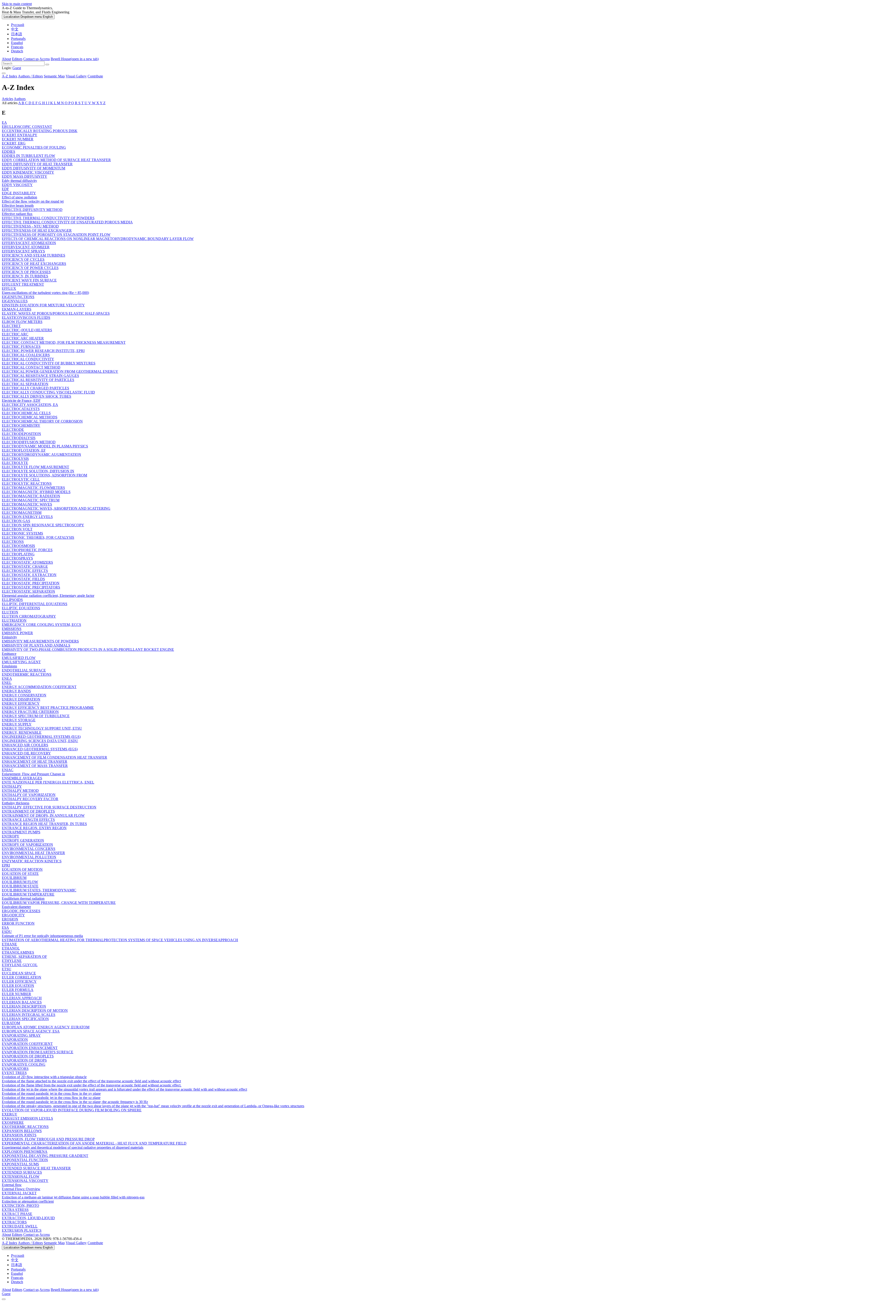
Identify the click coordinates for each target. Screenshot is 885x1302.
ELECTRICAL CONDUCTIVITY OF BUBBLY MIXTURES (48, 363)
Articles (7, 99)
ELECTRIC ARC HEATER (23, 338)
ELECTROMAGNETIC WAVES (27, 504)
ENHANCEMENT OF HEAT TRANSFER (34, 761)
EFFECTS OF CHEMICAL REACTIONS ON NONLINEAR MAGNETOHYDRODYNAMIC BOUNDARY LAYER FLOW (98, 239)
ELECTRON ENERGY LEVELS (27, 517)
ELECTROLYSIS (15, 459)
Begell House (75, 59)
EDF (5, 189)
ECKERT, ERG (14, 143)
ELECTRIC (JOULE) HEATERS (27, 330)
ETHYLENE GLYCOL (20, 965)
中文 (14, 29)
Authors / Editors (30, 76)
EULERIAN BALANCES (22, 1002)
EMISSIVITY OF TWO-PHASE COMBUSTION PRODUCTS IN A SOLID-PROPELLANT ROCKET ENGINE (88, 649)
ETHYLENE (12, 961)
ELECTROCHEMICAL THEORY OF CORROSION (42, 421)
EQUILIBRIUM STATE (20, 886)
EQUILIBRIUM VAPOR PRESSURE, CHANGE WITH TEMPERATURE (59, 903)
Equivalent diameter (16, 907)
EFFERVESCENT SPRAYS (23, 251)
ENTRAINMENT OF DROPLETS (28, 811)
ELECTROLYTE (15, 463)
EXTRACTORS (14, 1222)
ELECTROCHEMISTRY (21, 425)
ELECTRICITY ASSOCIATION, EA (30, 405)
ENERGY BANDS (16, 691)
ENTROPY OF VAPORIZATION (27, 844)
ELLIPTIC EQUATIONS (21, 608)
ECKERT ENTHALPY (19, 135)
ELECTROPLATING (18, 554)
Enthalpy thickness (15, 803)
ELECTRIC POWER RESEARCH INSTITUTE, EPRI (43, 351)
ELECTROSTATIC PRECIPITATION (30, 583)
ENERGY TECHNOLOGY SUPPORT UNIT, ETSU (42, 728)
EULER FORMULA (17, 990)
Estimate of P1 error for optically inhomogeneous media (42, 936)
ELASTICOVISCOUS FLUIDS (26, 318)
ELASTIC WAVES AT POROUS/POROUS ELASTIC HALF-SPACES (56, 313)
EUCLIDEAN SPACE (19, 973)
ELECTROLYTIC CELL (21, 479)
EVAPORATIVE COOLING (23, 1064)
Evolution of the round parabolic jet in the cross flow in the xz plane (51, 1098)
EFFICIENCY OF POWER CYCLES (30, 268)
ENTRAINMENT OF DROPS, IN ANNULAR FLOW (43, 815)
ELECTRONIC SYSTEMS (22, 533)
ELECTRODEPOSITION (21, 434)
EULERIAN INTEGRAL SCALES (28, 1015)
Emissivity (9, 637)
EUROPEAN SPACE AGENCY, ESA (31, 1031)
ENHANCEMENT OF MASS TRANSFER (35, 766)
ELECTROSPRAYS (17, 558)
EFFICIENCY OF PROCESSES (26, 272)
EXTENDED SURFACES (22, 1172)
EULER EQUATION (18, 986)
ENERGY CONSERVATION (24, 695)
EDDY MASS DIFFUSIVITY (24, 176)
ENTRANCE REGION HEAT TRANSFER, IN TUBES (44, 824)
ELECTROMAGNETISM (21, 513)
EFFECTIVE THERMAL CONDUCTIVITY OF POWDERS (48, 218)
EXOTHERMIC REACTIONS (25, 1127)
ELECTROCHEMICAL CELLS (26, 413)
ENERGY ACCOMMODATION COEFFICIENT (39, 687)
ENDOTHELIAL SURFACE (24, 670)
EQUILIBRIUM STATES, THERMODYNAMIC (39, 890)
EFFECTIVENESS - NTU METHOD (30, 226)
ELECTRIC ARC (15, 334)
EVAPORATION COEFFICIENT (27, 1044)
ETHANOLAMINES (18, 952)
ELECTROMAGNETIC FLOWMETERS (33, 488)
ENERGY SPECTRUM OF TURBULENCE (36, 716)
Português (18, 39)
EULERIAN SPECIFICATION (25, 1019)
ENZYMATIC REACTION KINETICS (32, 861)
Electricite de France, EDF (21, 400)
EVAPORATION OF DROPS (24, 1060)
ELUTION (10, 612)
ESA (5, 927)
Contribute (95, 76)
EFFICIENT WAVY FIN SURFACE (29, 280)
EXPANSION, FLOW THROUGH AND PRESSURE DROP (48, 1139)
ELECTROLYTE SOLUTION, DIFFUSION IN (38, 471)
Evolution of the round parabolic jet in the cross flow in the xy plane (51, 1093)
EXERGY (9, 1114)
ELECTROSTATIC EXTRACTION (29, 575)
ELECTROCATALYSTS (21, 409)
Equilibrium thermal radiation (23, 898)
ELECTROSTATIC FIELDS (23, 579)
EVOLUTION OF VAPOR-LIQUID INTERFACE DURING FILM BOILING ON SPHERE (72, 1110)
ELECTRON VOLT (17, 529)
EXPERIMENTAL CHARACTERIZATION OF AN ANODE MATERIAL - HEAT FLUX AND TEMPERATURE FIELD (94, 1143)
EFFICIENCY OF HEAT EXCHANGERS (34, 264)
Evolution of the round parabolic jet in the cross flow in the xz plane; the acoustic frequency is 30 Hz (75, 1102)
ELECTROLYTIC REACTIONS (27, 483)
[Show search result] (47, 64)
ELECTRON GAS (16, 521)
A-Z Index (9, 76)
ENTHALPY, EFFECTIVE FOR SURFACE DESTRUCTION (49, 807)
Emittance (9, 654)
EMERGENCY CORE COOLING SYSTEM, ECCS (41, 625)
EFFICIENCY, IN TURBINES (25, 276)
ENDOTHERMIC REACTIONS (26, 674)
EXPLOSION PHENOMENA (24, 1152)
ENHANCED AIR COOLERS (25, 745)
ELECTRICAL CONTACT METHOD (31, 367)
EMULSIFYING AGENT (21, 662)
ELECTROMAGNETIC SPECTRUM (30, 500)
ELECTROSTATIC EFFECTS (25, 571)
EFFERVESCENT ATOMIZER (26, 247)
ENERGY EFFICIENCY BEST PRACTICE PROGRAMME (48, 708)
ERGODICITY (13, 915)
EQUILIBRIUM (14, 878)
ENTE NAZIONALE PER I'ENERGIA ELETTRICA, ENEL (48, 782)
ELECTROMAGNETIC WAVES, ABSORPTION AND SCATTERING (56, 508)
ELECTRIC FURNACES (21, 347)
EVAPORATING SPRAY (21, 1035)
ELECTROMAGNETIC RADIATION (31, 496)
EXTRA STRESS (15, 1210)
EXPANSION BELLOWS (22, 1131)
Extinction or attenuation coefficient (28, 1201)
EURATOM (11, 1023)
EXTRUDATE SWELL (20, 1226)
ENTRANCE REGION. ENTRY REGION (34, 828)
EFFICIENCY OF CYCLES (23, 259)
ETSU (6, 969)
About (6, 59)
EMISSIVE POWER (17, 633)
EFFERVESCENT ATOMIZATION (29, 243)
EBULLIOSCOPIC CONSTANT (27, 127)
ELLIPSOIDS (12, 600)
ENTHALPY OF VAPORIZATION (29, 795)
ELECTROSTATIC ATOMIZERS (27, 562)
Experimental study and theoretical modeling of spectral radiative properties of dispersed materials (72, 1147)
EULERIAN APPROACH (22, 998)
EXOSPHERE (13, 1122)
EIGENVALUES (15, 301)
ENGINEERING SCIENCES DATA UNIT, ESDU (40, 741)
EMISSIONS (11, 629)
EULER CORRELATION (21, 977)
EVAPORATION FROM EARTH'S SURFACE (37, 1052)
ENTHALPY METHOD (20, 791)
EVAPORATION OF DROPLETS (28, 1056)
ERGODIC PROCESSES (21, 911)
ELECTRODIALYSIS (18, 438)
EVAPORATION (15, 1040)
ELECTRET (11, 326)
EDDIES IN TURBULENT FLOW (28, 156)
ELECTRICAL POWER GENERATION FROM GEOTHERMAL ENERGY (60, 371)
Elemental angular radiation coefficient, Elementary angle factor (48, 596)
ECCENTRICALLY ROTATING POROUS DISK (39, 131)
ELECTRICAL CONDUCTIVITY (28, 359)
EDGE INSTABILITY (19, 193)
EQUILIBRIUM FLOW (20, 882)
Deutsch (17, 51)
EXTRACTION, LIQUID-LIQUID (28, 1218)
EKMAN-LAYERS (16, 309)
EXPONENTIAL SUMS (20, 1164)
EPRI (6, 865)
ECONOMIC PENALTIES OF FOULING (34, 147)
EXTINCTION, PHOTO (20, 1205)
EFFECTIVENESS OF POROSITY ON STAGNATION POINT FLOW (56, 235)
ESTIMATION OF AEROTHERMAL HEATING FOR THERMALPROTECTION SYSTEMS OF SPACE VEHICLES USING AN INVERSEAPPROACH (120, 940)
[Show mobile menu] (4, 73)
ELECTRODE (13, 430)
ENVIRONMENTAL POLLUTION (29, 857)
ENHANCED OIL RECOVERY (26, 753)
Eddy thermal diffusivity (19, 181)
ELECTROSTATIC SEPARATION (28, 591)
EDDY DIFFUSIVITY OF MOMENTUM (33, 168)
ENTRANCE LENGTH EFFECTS (28, 820)
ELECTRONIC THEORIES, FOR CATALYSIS (38, 537)
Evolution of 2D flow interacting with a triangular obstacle (44, 1077)
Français (17, 47)
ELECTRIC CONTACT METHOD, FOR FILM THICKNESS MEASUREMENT (64, 342)
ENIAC (7, 770)
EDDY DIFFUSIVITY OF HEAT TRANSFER (37, 164)
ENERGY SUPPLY (17, 724)
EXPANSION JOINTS (19, 1135)
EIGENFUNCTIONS (18, 297)
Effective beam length (18, 205)
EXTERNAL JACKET (19, 1193)
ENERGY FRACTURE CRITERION (30, 712)
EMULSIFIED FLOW (18, 658)
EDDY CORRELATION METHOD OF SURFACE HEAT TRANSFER (56, 160)
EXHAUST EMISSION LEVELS (27, 1118)
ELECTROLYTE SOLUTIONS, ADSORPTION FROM (44, 475)
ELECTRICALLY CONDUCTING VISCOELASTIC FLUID (48, 392)
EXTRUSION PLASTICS (21, 1230)
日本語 (16, 34)
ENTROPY (10, 836)
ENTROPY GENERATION (23, 840)
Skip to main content (17, 4)
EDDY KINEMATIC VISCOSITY (28, 172)
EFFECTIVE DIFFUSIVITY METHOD (32, 210)
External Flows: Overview (21, 1189)
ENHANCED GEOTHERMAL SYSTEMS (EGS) (40, 749)
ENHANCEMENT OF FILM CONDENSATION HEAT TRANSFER (54, 757)
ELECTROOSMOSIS (18, 546)
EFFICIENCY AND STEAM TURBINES (33, 255)
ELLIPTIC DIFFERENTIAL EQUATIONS (34, 604)
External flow (12, 1185)
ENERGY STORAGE (18, 720)
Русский (17, 25)
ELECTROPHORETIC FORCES (27, 550)
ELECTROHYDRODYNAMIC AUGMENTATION (41, 454)
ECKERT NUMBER (17, 139)
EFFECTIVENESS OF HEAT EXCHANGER (37, 230)
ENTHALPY (12, 786)
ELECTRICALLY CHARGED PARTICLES (35, 388)
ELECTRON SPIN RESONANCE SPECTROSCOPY (43, 525)
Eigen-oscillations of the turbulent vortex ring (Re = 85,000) (45, 293)
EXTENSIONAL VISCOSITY (25, 1181)
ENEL (7, 683)
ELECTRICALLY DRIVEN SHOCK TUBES (36, 396)
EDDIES (8, 152)
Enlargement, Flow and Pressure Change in (33, 774)
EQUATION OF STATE (20, 874)
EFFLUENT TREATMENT (23, 284)
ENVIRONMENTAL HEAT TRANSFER (33, 853)
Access (44, 59)
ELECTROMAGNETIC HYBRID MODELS (36, 492)
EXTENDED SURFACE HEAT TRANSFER (36, 1168)
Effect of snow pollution (19, 197)
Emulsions (9, 666)
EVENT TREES (14, 1073)
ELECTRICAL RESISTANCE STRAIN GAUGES (40, 376)
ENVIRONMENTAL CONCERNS (28, 849)
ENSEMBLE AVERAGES (22, 778)
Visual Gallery (76, 76)
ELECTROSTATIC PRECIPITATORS (31, 587)
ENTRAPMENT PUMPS (21, 832)
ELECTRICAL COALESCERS (26, 355)
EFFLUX (9, 288)
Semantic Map (54, 76)
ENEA (7, 679)
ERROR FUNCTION (18, 923)
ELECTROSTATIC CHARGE (25, 566)
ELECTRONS (13, 542)
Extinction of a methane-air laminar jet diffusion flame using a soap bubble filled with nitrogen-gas (73, 1197)
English (28, 16)
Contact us (31, 59)
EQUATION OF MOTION (22, 869)
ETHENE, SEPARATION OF (24, 957)
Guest (16, 68)
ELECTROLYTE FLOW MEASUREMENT (35, 467)
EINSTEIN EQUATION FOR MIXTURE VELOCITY (43, 305)
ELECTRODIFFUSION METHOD (29, 442)
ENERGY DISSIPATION (21, 699)
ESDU (7, 932)
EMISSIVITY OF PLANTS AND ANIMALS (36, 645)
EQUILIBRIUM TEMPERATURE (28, 894)
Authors (20, 99)
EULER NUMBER (16, 994)
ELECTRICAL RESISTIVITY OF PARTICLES (38, 380)
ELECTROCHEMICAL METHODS (29, 417)
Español (17, 43)
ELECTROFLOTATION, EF (24, 450)
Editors (17, 59)
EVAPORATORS (15, 1069)
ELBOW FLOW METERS (22, 322)
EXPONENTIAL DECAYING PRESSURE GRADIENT (45, 1156)
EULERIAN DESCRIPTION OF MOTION (35, 1010)
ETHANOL (11, 948)
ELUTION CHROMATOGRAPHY (29, 616)
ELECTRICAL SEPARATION (25, 384)
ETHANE (9, 944)
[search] (442, 63)
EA (4, 122)
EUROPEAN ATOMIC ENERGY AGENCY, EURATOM (45, 1027)
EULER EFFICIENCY (19, 981)
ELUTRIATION (14, 620)
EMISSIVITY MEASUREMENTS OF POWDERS (40, 641)
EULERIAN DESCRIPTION (24, 1006)
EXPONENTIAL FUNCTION (25, 1160)
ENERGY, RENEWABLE (21, 732)
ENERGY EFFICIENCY (21, 703)
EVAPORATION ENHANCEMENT (30, 1048)
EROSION (10, 919)
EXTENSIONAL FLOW (20, 1176)
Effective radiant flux (17, 214)
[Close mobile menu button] (4, 1299)
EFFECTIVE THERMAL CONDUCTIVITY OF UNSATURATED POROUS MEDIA (67, 222)
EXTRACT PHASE (17, 1214)
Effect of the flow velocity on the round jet (33, 201)
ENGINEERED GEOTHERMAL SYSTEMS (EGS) (41, 737)
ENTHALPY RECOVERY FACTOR (30, 799)
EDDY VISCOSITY (17, 185)
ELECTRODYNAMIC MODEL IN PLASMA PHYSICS (45, 446)
